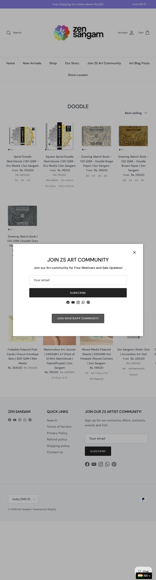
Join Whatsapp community (78, 318)
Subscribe (78, 293)
